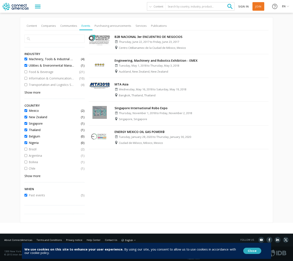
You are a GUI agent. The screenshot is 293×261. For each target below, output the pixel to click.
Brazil (51, 149)
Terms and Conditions (49, 240)
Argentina (51, 156)
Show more (32, 92)
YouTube (261, 240)
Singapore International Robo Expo (141, 108)
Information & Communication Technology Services (51, 78)
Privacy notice (74, 240)
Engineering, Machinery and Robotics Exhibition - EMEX (156, 60)
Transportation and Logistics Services (51, 85)
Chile (51, 168)
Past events (51, 195)
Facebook (269, 240)
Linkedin (278, 240)
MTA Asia (121, 84)
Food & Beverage (51, 72)
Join (258, 6)
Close (252, 250)
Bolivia (51, 162)
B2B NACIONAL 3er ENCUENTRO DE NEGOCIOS (148, 37)
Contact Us (111, 240)
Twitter (286, 240)
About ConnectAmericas (18, 240)
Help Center (94, 240)
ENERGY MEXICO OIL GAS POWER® (140, 132)
